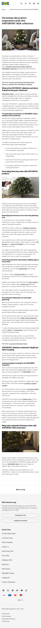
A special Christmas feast (18, 344)
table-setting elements (29, 318)
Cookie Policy (6, 621)
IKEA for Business (7, 542)
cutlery (9, 330)
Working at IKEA (7, 560)
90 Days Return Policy (9, 533)
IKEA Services (6, 569)
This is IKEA (5, 555)
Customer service (7, 538)
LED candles (33, 282)
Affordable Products (8, 573)
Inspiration (5, 9)
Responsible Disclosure (8, 619)
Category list (6, 578)
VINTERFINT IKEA (7, 94)
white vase (25, 284)
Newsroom (5, 564)
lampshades (23, 269)
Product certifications (8, 582)
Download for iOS (20, 515)
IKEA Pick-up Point (7, 551)
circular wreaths (19, 274)
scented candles (33, 389)
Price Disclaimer (6, 616)
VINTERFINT (27, 372)
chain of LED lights (16, 244)
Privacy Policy (6, 613)
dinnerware (19, 330)
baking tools (27, 399)
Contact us (5, 547)
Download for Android (20, 520)
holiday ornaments (29, 228)
